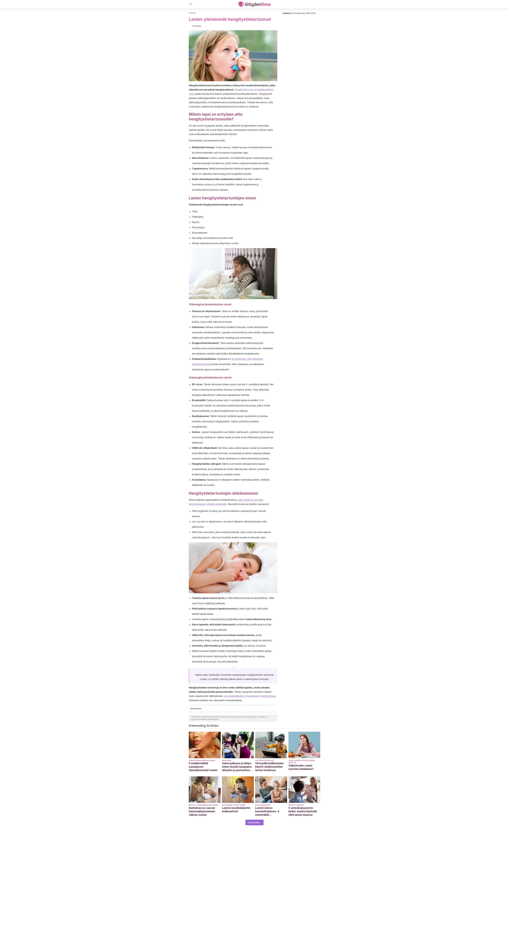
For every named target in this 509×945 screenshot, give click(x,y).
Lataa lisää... (254, 822)
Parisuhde (226, 760)
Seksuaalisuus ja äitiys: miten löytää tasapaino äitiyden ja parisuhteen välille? (237, 767)
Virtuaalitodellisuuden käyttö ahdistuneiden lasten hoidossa (269, 767)
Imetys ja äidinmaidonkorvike (203, 805)
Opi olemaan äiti (263, 805)
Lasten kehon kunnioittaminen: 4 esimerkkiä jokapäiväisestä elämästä (267, 811)
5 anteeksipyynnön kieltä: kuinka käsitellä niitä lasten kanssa (302, 811)
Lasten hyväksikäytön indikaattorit (236, 809)
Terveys (192, 13)
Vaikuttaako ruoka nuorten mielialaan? (301, 767)
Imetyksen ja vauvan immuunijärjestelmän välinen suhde (202, 811)
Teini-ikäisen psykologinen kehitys (301, 761)
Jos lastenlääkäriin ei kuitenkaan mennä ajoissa (249, 696)
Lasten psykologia (264, 760)
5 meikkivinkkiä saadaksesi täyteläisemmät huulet (203, 767)
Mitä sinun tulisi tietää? (233, 805)
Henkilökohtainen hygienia (202, 760)
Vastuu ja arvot (296, 805)
